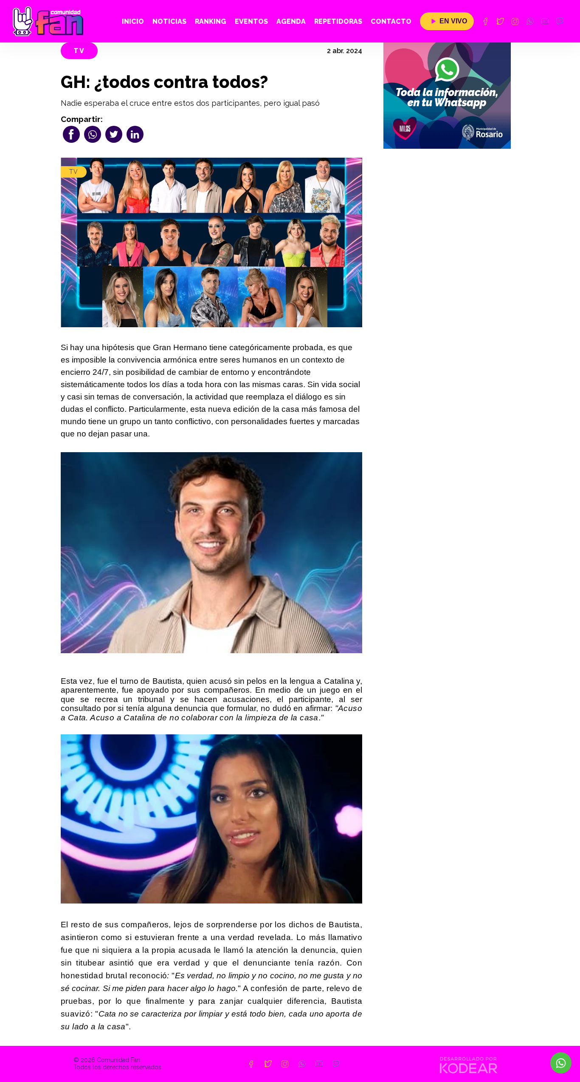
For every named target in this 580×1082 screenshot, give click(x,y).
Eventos (251, 21)
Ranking (210, 21)
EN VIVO (453, 21)
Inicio (133, 21)
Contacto (391, 21)
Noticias (169, 21)
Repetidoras (338, 21)
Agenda (291, 21)
